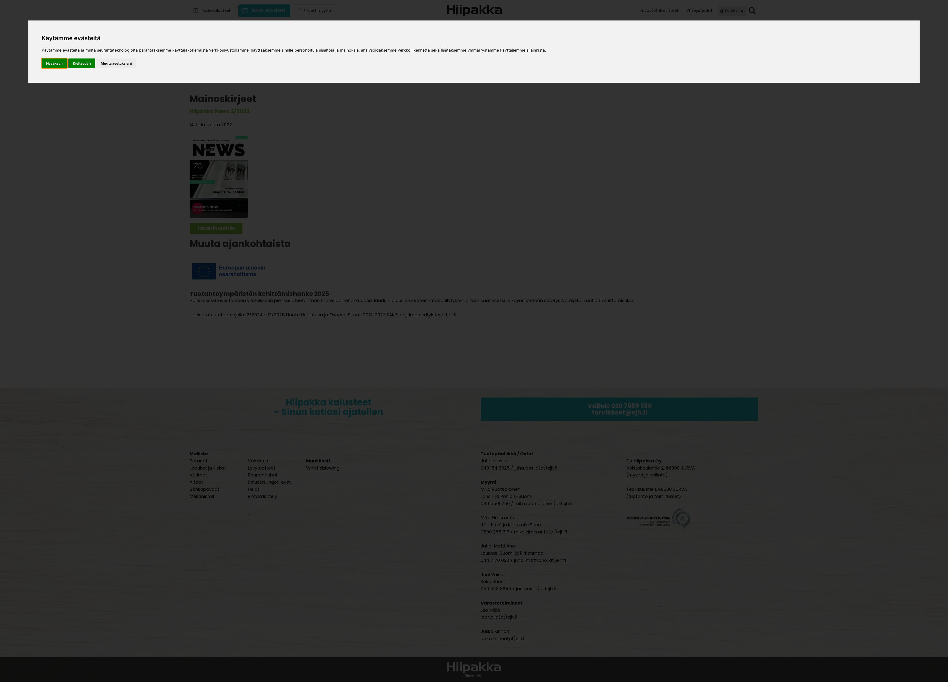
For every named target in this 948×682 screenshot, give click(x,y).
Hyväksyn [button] (54, 63)
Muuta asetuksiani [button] (116, 63)
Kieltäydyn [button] (82, 63)
